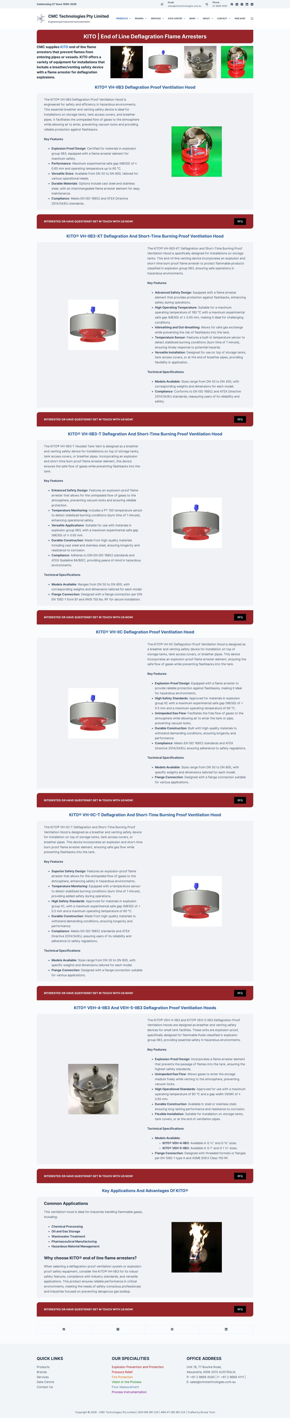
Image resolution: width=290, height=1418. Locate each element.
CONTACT (222, 18)
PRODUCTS (122, 18)
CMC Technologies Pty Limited (78, 16)
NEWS (192, 18)
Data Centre (45, 1382)
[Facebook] (232, 4)
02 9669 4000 (219, 6)
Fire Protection (122, 1377)
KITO (64, 47)
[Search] (252, 18)
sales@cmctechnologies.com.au (184, 6)
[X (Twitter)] (237, 4)
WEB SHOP (240, 18)
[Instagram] (242, 4)
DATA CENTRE (175, 18)
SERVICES (156, 18)
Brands (42, 1372)
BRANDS (139, 18)
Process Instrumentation (129, 1392)
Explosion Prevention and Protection (138, 1367)
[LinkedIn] (247, 4)
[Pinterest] (172, 1329)
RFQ (240, 221)
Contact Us (45, 1387)
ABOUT (206, 18)
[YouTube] (252, 4)
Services (43, 1377)
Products (43, 1367)
